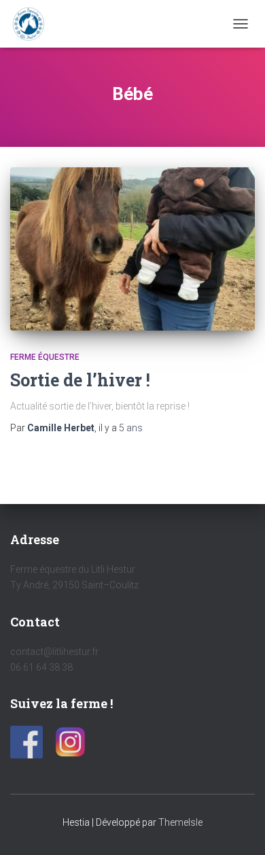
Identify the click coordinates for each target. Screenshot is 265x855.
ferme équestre (45, 357)
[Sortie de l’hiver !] (132, 249)
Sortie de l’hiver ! (80, 380)
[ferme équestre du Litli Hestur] (33, 24)
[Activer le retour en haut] (238, 828)
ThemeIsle (180, 822)
